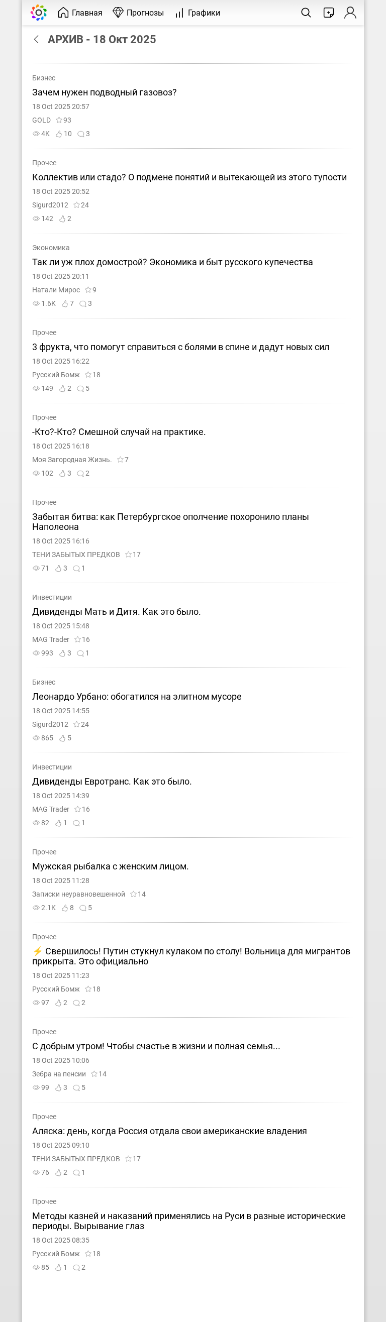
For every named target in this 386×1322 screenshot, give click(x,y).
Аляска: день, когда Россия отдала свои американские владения (169, 1131)
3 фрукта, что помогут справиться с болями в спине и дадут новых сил (180, 347)
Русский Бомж (56, 375)
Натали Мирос (56, 290)
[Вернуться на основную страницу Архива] (38, 39)
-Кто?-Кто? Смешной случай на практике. (119, 432)
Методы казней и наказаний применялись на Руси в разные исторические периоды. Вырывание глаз (189, 1221)
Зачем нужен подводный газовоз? (104, 92)
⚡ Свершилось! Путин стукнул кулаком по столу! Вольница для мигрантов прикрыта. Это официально (191, 956)
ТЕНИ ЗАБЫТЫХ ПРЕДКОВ (76, 554)
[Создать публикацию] (328, 13)
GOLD (41, 120)
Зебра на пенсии (59, 1074)
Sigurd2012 (50, 205)
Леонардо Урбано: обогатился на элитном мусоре (137, 697)
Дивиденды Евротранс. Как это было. (112, 782)
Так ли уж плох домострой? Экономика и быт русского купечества (172, 262)
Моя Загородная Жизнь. (72, 460)
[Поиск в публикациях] (306, 13)
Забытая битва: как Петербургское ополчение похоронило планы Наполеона (170, 522)
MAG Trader (50, 639)
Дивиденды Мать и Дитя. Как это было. (116, 612)
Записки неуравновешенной (78, 894)
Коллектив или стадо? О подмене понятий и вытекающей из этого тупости (189, 177)
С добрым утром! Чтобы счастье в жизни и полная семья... (156, 1046)
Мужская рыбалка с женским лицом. (110, 866)
